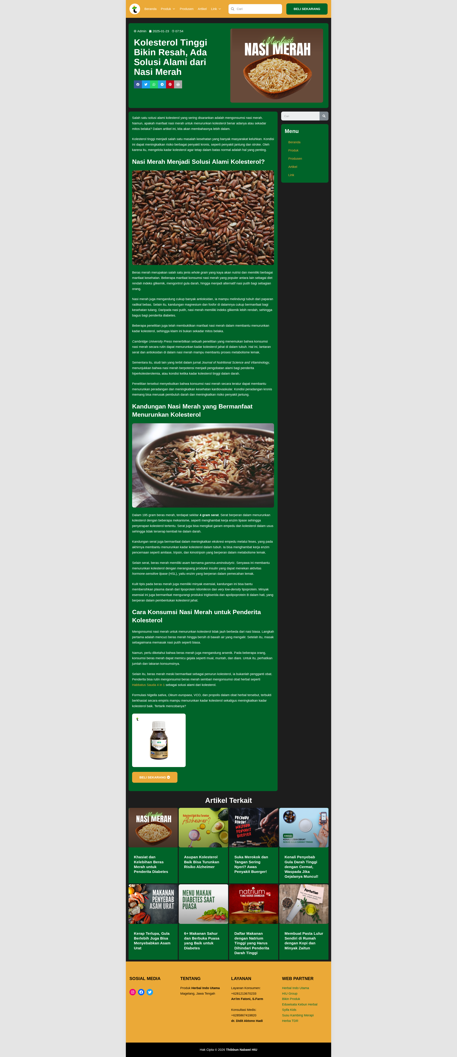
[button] (138, 84)
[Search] (324, 116)
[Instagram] (132, 992)
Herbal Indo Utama (295, 988)
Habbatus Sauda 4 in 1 (148, 685)
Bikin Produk (291, 999)
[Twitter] (150, 992)
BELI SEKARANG (307, 9)
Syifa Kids (289, 1010)
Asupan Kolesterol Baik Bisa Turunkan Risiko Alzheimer (201, 862)
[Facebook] (141, 992)
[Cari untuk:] (255, 9)
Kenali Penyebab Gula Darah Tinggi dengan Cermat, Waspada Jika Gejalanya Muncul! (301, 866)
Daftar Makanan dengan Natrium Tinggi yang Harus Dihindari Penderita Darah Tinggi (251, 943)
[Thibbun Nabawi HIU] (134, 9)
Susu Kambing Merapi (298, 1015)
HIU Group (289, 993)
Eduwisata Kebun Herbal (299, 1004)
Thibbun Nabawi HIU (241, 1049)
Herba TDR (290, 1021)
